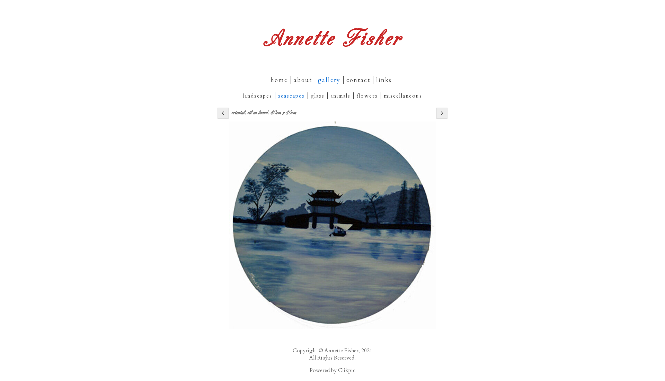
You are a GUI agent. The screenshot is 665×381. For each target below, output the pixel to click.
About (303, 80)
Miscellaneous (403, 95)
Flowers (367, 95)
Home (279, 80)
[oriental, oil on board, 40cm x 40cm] (332, 225)
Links (384, 80)
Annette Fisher (332, 37)
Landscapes (257, 95)
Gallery (329, 80)
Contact (358, 80)
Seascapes (291, 95)
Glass (318, 95)
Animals (340, 95)
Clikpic (346, 370)
